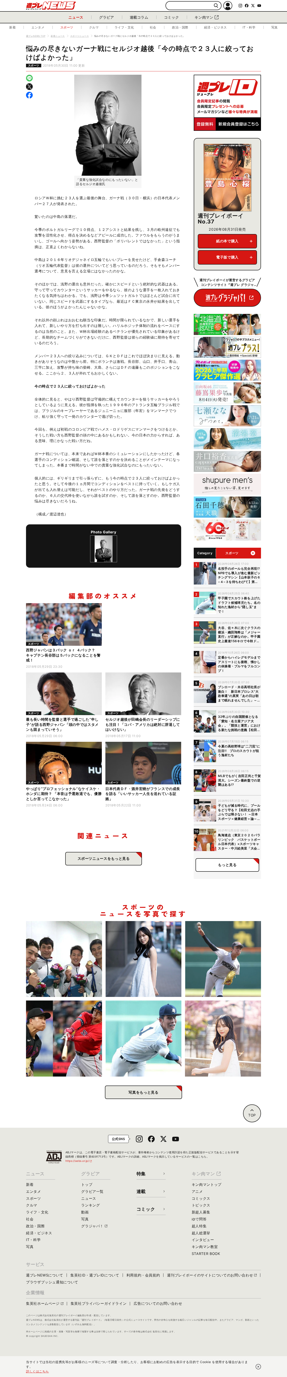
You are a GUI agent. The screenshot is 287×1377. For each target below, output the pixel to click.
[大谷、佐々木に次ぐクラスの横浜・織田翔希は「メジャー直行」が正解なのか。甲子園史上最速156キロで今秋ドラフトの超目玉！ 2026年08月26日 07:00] (223, 959)
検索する (216, 5)
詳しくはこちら (37, 1371)
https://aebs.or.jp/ (78, 1160)
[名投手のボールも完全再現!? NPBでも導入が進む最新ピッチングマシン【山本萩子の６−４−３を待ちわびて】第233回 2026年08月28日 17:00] (144, 959)
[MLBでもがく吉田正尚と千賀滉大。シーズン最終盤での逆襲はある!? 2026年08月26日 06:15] (64, 1038)
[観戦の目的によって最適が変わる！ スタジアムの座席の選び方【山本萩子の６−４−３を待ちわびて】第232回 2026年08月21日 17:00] (223, 1038)
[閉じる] (258, 1366)
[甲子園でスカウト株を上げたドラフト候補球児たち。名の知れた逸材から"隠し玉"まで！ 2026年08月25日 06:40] (144, 1038)
